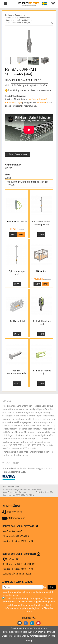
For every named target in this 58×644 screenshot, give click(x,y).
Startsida (8, 15)
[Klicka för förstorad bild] (29, 41)
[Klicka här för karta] (37, 526)
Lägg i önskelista (17, 154)
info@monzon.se (16, 517)
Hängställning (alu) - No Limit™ (17, 20)
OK (51, 587)
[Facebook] (26, 623)
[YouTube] (38, 623)
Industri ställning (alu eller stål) (17, 18)
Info (12, 234)
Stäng (29, 640)
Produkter (19, 15)
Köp (21, 234)
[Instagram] (19, 623)
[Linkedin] (32, 623)
